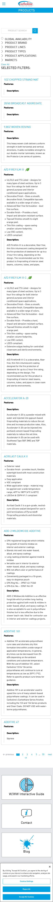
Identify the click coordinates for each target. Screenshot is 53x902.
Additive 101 (12, 631)
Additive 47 (11, 722)
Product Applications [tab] (20, 56)
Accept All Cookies (26, 897)
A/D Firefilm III (14, 169)
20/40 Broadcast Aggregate (23, 103)
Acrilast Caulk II (16, 456)
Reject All (26, 889)
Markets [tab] (11, 60)
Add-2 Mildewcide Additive (22, 531)
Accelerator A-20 (16, 398)
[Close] (50, 867)
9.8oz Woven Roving (17, 127)
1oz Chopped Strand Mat (21, 80)
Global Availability (18, 39)
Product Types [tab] (15, 51)
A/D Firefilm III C (15, 278)
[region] (26, 882)
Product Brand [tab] (16, 43)
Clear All (5, 65)
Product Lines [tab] (15, 47)
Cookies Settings (26, 881)
